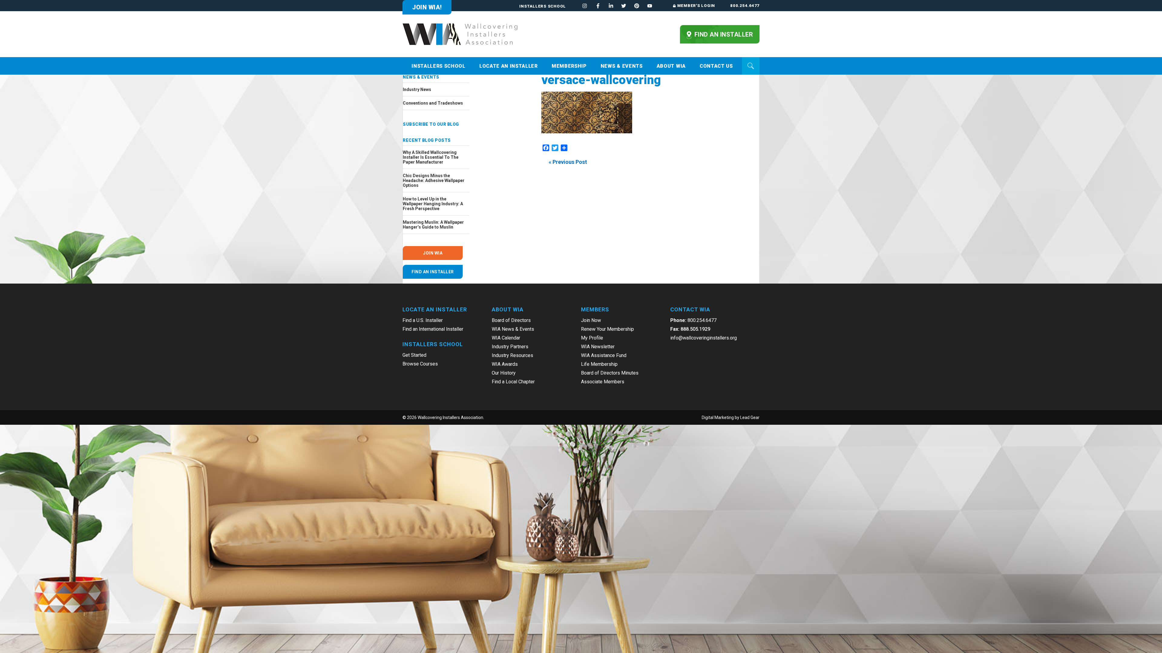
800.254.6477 (745, 5)
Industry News (417, 89)
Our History (504, 373)
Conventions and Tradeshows (433, 103)
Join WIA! (427, 7)
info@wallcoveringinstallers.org (703, 338)
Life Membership (599, 364)
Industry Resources (512, 355)
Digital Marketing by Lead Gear (731, 417)
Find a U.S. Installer (422, 320)
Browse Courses (420, 364)
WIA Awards (505, 364)
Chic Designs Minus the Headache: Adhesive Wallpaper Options (433, 180)
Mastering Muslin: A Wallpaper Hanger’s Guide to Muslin (433, 224)
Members (595, 309)
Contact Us (716, 66)
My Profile (592, 338)
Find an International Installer (432, 329)
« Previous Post (568, 162)
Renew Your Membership (607, 329)
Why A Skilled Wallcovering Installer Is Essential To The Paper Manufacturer (430, 157)
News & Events (622, 66)
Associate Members (602, 382)
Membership (569, 66)
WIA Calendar (506, 338)
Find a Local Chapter (513, 382)
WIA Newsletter (598, 346)
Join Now (591, 320)
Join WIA (432, 253)
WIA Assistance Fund (603, 355)
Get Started (414, 355)
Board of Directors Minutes (609, 373)
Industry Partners (510, 346)
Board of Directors (511, 320)
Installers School (542, 6)
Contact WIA (690, 309)
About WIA (671, 66)
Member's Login (696, 5)
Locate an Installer (508, 66)
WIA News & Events (513, 329)
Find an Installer (723, 34)
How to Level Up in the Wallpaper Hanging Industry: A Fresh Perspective (433, 204)
